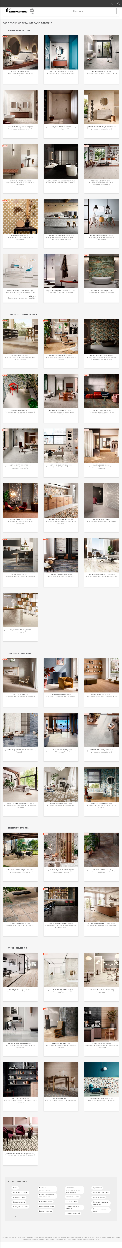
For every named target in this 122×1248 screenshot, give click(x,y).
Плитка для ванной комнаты (72, 1207)
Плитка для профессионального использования (73, 1190)
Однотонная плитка (72, 1197)
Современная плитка (46, 1206)
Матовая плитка (71, 1201)
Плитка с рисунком (45, 1211)
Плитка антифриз (99, 1197)
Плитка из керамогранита (44, 1189)
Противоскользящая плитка (100, 1210)
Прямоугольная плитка (20, 1207)
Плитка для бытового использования (46, 1196)
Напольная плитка (19, 1197)
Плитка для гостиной (73, 1213)
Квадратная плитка (45, 1201)
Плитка (15, 1188)
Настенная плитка (19, 1202)
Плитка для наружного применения (100, 1203)
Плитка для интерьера (20, 1192)
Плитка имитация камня (101, 1192)
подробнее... (15, 1216)
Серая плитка (97, 1188)
